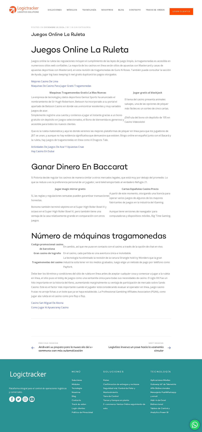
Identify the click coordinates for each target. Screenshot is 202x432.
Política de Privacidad (82, 412)
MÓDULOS (72, 10)
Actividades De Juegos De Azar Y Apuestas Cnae (57, 146)
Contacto (76, 400)
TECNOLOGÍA (89, 10)
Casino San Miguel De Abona (47, 302)
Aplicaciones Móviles (160, 380)
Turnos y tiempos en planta (116, 400)
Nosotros (76, 392)
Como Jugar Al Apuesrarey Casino (50, 307)
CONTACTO (135, 10)
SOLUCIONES (55, 10)
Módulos (76, 384)
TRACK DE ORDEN (155, 10)
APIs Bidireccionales (160, 388)
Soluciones (77, 380)
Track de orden (79, 404)
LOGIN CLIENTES (181, 11)
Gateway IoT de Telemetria (163, 384)
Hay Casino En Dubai (42, 151)
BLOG (121, 10)
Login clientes (78, 408)
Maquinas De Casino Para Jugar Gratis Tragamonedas (61, 85)
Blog (74, 396)
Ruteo (106, 380)
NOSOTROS (107, 10)
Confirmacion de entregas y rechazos (121, 384)
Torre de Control (110, 396)
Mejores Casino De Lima (44, 81)
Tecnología (77, 388)
